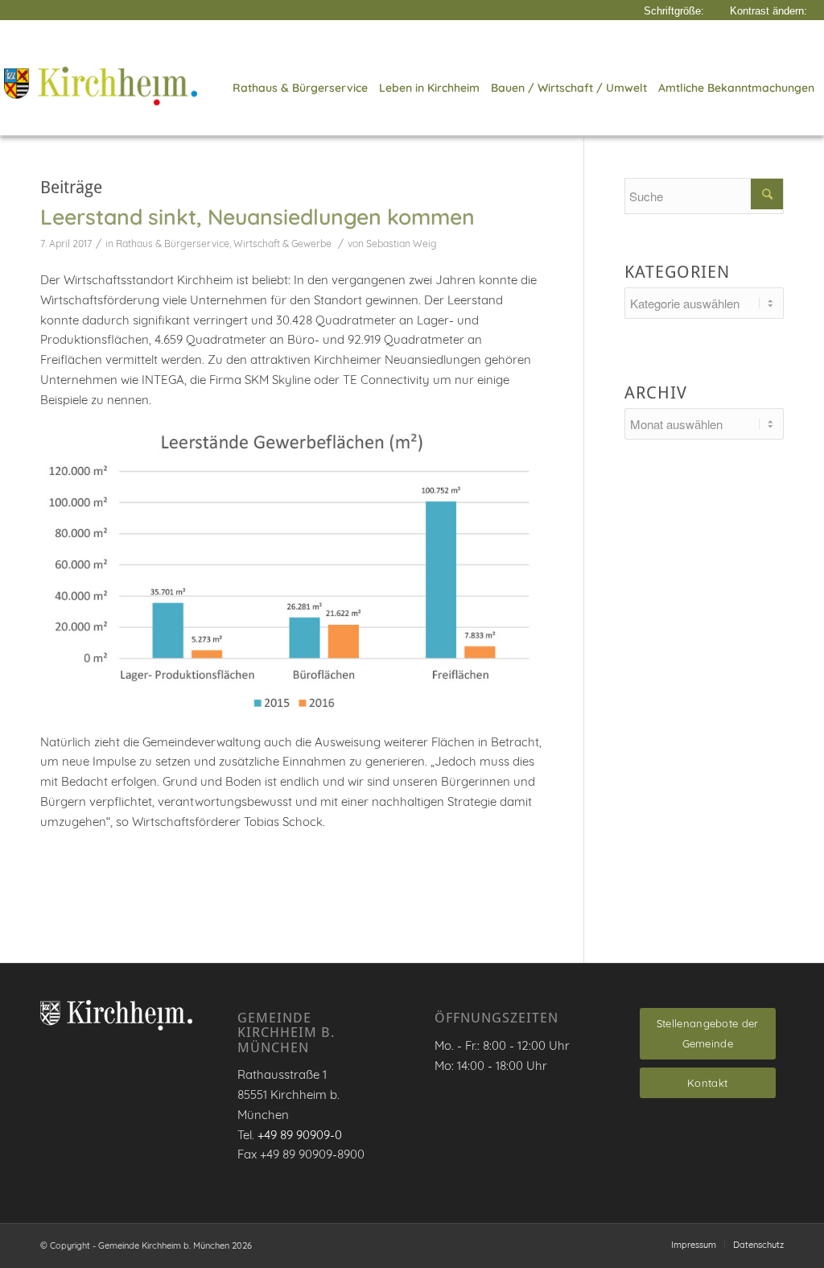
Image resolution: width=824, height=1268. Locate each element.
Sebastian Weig (401, 243)
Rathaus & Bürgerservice (172, 243)
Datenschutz (758, 1244)
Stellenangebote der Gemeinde (708, 1033)
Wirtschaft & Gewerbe (282, 243)
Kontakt (707, 1082)
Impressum (693, 1244)
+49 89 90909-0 (300, 1134)
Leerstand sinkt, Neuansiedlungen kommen (257, 216)
